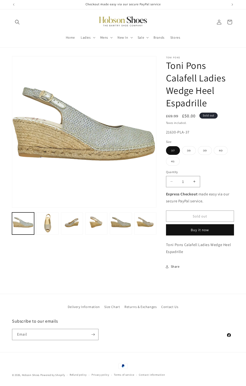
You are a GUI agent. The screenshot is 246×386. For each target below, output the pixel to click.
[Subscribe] (93, 334)
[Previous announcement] (13, 4)
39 (207, 151)
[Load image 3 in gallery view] (72, 223)
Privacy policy (100, 374)
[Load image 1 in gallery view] (23, 223)
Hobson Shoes (31, 375)
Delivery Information (84, 307)
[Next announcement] (232, 4)
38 (191, 151)
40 (223, 151)
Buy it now (200, 230)
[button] (17, 22)
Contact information (152, 374)
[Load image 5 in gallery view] (121, 223)
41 (175, 162)
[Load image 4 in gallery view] (96, 223)
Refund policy (78, 374)
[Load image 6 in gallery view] (145, 223)
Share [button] (175, 266)
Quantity (172, 172)
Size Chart (112, 307)
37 (175, 151)
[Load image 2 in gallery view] (48, 223)
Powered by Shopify (52, 375)
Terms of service (124, 374)
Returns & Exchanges (140, 307)
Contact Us (169, 307)
